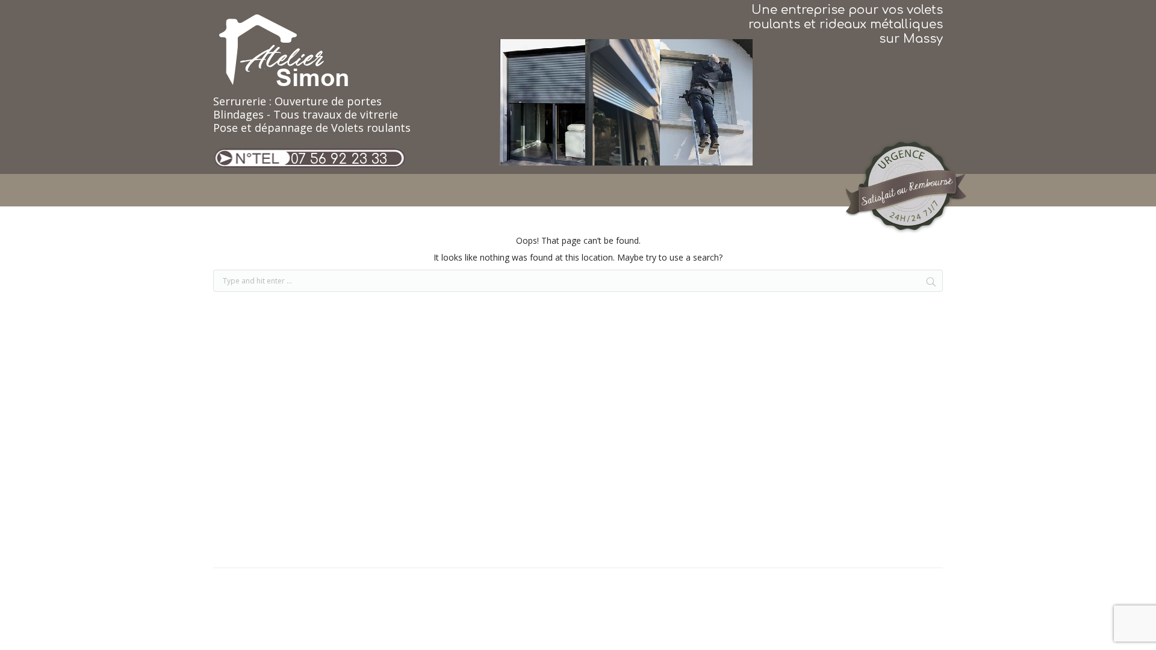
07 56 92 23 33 (339, 159)
